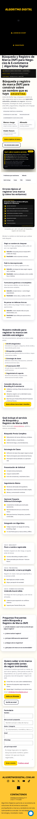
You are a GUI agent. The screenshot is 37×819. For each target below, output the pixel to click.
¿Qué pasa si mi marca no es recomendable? (18, 647)
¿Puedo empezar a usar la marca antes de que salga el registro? (18, 628)
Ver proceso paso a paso (11, 145)
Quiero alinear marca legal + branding (17, 404)
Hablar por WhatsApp (12, 696)
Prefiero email (23, 763)
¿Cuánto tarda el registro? (13, 633)
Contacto (28, 180)
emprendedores (19, 426)
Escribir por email (11, 702)
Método (24, 175)
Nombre (6, 712)
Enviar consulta (10, 763)
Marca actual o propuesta (12, 719)
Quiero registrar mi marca (12, 139)
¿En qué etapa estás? (10, 746)
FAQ (21, 180)
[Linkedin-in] (13, 781)
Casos (15, 180)
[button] (18, 20)
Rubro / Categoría (9, 726)
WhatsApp (7, 740)
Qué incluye (7, 180)
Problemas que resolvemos (11, 175)
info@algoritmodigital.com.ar (18, 692)
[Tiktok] (29, 781)
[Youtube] (23, 781)
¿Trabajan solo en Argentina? (14, 643)
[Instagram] (8, 781)
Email (5, 733)
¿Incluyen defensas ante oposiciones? (16, 638)
